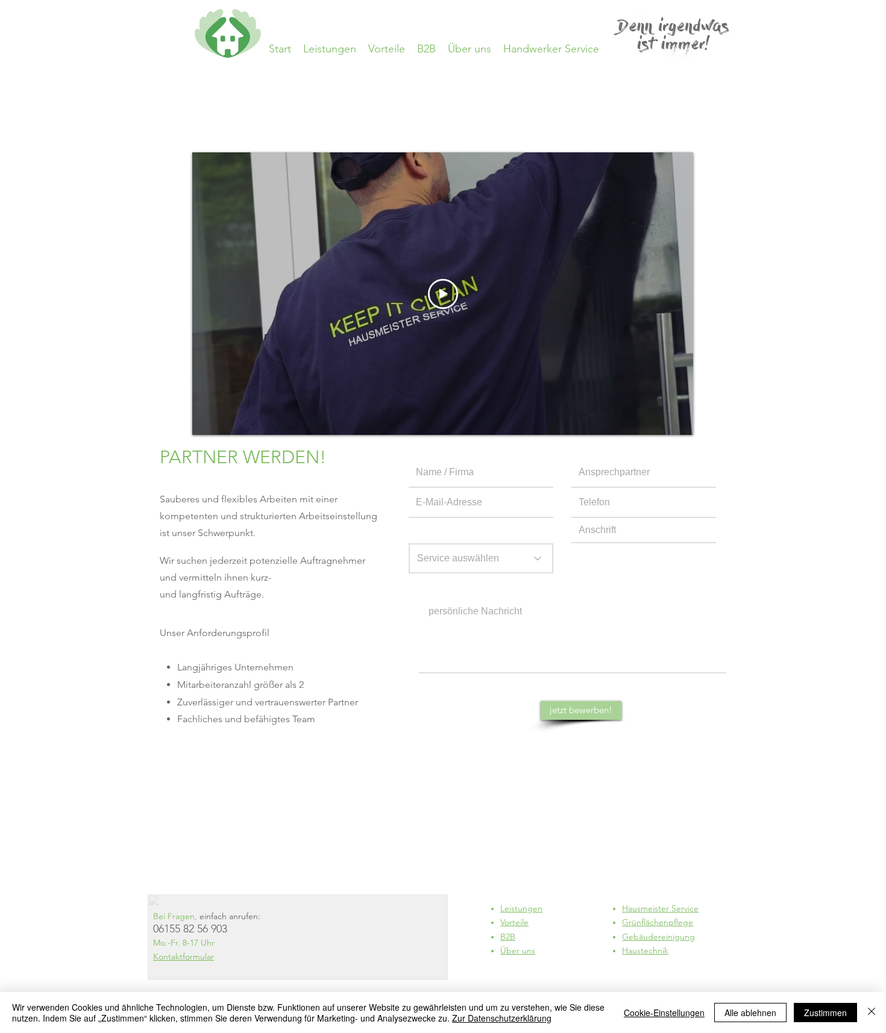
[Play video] (443, 294)
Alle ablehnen (750, 1012)
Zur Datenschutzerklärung (501, 1018)
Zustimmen (825, 1012)
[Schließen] (871, 1012)
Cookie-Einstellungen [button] (664, 1012)
